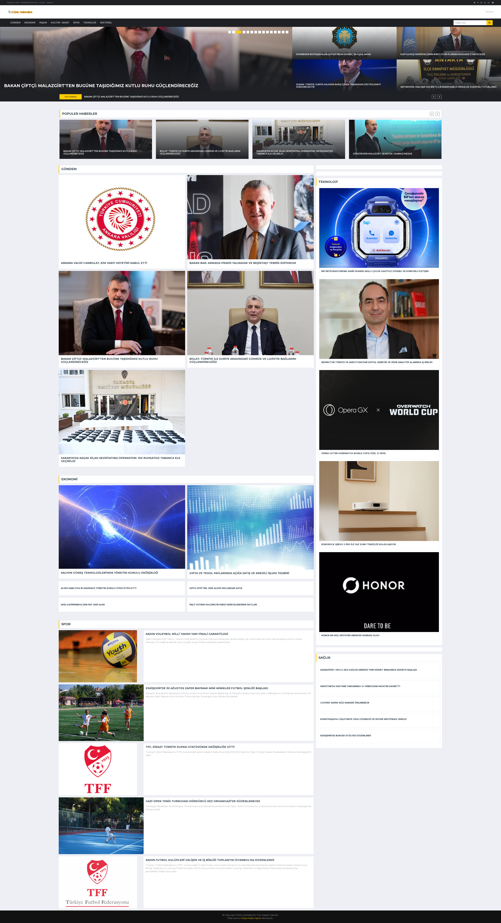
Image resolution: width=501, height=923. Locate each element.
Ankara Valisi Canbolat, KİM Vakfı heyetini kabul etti (104, 263)
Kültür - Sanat (60, 22)
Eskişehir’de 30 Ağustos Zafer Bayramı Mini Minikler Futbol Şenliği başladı (207, 688)
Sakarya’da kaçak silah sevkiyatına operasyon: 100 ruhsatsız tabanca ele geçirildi (115, 96)
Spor (76, 22)
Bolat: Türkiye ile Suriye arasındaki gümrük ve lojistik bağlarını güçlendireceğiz (242, 360)
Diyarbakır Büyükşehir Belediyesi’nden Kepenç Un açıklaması (333, 54)
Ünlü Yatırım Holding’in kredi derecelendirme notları (223, 604)
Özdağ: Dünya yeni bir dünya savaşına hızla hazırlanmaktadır (277, 153)
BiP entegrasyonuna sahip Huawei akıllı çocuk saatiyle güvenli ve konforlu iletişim (375, 271)
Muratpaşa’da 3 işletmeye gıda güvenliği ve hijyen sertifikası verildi (363, 719)
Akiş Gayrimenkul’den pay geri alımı (83, 604)
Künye (42, 3)
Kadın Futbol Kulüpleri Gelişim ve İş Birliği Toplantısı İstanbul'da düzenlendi (210, 860)
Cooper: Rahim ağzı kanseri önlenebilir (344, 703)
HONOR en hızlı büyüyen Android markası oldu (350, 635)
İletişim (50, 3)
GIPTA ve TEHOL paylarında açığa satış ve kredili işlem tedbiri (239, 573)
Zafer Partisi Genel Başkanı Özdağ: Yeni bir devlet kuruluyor (373, 153)
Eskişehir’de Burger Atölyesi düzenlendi (345, 735)
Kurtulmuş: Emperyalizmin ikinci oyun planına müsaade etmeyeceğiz (443, 54)
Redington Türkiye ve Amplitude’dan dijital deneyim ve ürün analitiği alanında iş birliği (376, 362)
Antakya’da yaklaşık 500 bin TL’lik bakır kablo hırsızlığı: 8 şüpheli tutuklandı (449, 87)
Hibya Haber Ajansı (251, 918)
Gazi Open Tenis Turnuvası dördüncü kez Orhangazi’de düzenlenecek (203, 801)
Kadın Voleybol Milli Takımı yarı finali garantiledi (187, 634)
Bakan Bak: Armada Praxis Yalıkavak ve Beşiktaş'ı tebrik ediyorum (242, 263)
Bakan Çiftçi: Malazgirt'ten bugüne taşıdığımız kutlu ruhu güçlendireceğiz (109, 360)
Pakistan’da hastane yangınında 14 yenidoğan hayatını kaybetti (360, 686)
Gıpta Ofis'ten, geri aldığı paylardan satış (215, 588)
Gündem (15, 22)
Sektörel (106, 22)
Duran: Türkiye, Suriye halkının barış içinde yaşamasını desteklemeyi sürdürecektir (338, 85)
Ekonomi (29, 22)
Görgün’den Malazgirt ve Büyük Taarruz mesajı (195, 85)
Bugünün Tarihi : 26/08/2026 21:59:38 (22, 3)
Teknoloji (89, 22)
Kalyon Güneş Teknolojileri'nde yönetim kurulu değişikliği (109, 572)
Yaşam (43, 22)
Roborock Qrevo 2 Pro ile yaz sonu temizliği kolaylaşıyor (358, 544)
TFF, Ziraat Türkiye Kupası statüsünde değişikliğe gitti (190, 746)
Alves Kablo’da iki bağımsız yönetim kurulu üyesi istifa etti (98, 588)
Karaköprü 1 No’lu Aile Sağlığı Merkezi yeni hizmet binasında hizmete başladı (368, 670)
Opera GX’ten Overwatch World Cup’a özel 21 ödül (353, 453)
